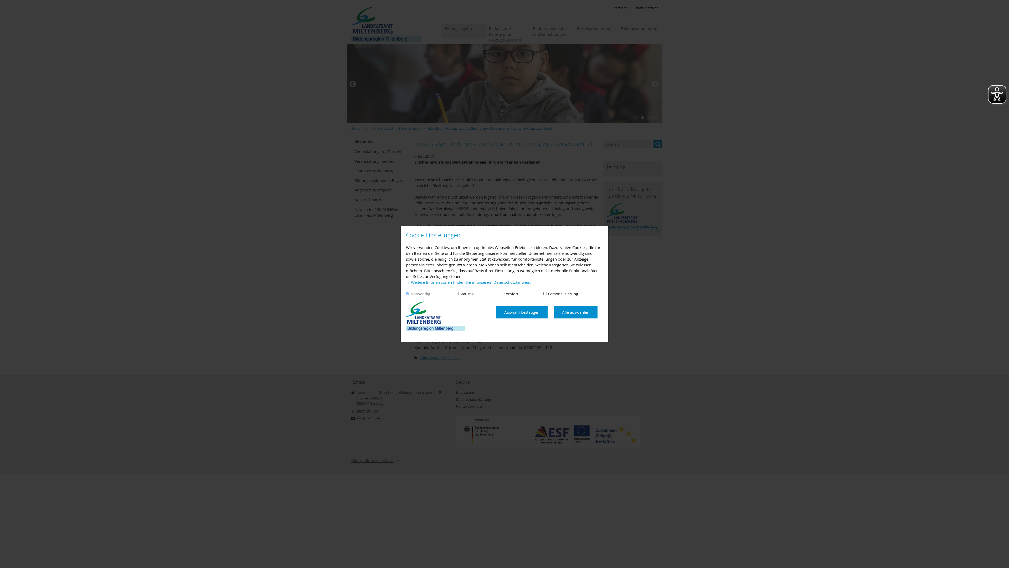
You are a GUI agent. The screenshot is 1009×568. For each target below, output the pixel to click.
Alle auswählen (575, 312)
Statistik (467, 293)
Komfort (510, 293)
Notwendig (420, 293)
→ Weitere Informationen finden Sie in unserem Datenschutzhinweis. (468, 282)
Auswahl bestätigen (521, 312)
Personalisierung (563, 293)
